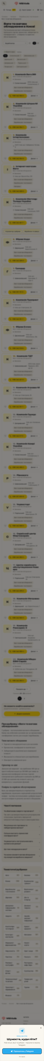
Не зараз (22, 1057)
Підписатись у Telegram (24, 1051)
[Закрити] (41, 1028)
